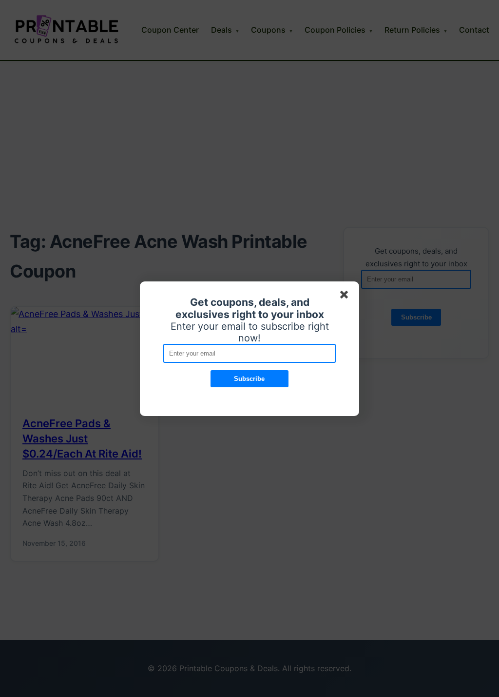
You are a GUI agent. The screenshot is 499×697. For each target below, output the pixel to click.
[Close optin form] (346, 296)
